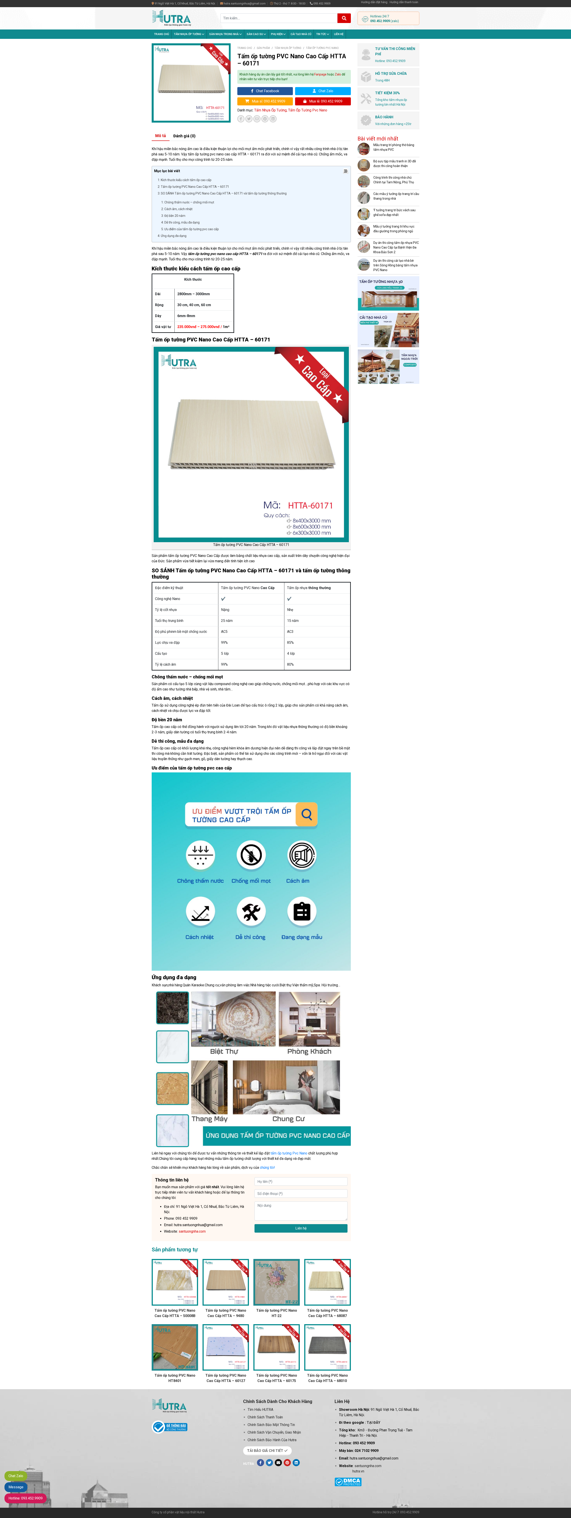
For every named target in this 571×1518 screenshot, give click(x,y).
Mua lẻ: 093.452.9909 (325, 101)
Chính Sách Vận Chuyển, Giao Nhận (274, 1432)
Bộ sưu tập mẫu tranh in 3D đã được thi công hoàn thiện (394, 163)
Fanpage (320, 74)
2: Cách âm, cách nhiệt (176, 209)
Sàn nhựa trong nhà (224, 34)
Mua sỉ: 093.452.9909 (268, 101)
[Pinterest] (287, 1462)
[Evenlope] (278, 1462)
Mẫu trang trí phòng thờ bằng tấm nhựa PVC (393, 147)
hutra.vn (358, 1471)
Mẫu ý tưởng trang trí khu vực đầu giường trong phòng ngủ (393, 229)
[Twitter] (269, 1462)
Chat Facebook (267, 91)
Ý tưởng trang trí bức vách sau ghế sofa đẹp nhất (394, 212)
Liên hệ (338, 34)
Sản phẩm (263, 48)
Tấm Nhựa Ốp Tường (188, 34)
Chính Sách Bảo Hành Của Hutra (272, 1440)
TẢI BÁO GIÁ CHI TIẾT (265, 1451)
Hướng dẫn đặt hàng (374, 2)
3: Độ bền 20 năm (173, 215)
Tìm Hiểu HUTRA (260, 1409)
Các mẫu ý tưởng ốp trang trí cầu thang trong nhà (396, 196)
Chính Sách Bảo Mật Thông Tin (271, 1425)
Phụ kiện (277, 34)
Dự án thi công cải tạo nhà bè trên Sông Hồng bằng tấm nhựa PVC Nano (395, 265)
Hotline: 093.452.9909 (25, 1498)
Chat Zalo (325, 91)
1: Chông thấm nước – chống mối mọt (187, 202)
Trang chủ (161, 34)
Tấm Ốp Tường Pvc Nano (322, 48)
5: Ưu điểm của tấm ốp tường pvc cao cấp (190, 229)
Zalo (338, 74)
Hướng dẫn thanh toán (404, 2)
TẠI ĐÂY (373, 1422)
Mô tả (160, 135)
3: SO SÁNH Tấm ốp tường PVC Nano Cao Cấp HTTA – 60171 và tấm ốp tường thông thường (222, 193)
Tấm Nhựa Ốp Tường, (271, 110)
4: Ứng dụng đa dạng (172, 236)
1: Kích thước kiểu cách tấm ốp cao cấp (184, 180)
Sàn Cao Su (255, 34)
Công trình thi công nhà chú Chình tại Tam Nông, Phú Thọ (393, 180)
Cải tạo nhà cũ (301, 34)
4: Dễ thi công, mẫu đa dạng (180, 222)
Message (15, 1487)
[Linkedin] (296, 1462)
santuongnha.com (367, 1466)
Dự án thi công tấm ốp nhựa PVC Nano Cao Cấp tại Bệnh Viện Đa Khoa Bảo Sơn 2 (396, 247)
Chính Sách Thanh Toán (265, 1417)
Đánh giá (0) (184, 136)
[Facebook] (260, 1462)
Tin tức (321, 34)
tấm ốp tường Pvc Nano (289, 1153)
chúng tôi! (267, 1167)
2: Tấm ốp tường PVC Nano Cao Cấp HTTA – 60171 (193, 186)
